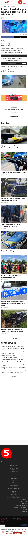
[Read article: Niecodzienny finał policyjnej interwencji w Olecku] (14, 161)
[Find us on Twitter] (3, 461)
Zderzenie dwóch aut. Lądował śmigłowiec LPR (13, 346)
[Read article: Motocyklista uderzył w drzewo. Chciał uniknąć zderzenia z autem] (14, 187)
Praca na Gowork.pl (5, 523)
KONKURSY (24, 499)
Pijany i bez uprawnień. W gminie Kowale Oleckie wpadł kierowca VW (13, 147)
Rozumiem (17, 533)
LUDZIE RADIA (23, 501)
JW (7, 18)
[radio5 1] (14, 98)
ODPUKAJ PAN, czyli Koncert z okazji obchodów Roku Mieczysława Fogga (13, 352)
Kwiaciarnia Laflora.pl (16, 523)
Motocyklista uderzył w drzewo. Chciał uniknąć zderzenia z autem (13, 199)
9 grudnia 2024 (13, 18)
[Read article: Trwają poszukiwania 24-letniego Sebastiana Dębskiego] (14, 264)
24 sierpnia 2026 (5, 307)
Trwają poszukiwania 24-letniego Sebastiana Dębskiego (11, 276)
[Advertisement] (14, 392)
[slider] (24, 56)
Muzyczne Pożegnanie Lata (8, 355)
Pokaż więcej (14, 338)
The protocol (20, 519)
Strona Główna (4, 6)
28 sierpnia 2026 (5, 149)
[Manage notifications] (3, 532)
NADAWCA (24, 509)
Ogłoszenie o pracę (11, 519)
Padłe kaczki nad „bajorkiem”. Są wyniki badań (13, 359)
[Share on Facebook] (7, 37)
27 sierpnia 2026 (5, 228)
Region (9, 6)
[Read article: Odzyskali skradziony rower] (14, 240)
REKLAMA (24, 503)
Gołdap (13, 6)
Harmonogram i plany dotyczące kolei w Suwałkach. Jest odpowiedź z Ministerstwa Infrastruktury (14, 371)
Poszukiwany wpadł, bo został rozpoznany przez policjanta (10, 225)
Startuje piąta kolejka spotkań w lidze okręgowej (13, 361)
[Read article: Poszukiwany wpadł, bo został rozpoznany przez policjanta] (14, 214)
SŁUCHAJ (25, 3)
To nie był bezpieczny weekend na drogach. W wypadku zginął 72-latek (12, 330)
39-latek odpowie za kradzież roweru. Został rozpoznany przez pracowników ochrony (13, 303)
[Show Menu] (1, 2)
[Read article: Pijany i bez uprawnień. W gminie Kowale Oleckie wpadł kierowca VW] (14, 135)
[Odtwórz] (3, 56)
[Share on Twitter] (20, 37)
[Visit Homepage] (6, 2)
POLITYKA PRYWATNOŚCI (20, 507)
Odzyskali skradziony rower (9, 251)
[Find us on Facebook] (1, 461)
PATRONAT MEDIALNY (21, 505)
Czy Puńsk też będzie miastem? (9, 357)
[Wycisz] (21, 56)
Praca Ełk (3, 519)
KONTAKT (24, 511)
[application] (14, 56)
